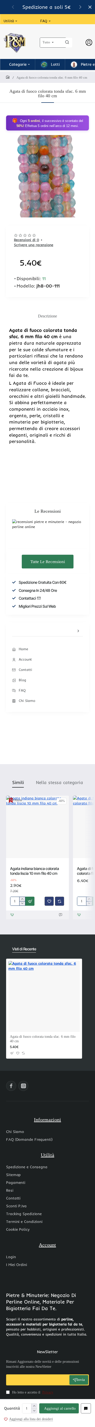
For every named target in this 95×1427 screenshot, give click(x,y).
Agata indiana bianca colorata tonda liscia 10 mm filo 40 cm (34, 871)
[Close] (90, 7)
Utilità (47, 1155)
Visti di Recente (24, 949)
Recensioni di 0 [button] (26, 240)
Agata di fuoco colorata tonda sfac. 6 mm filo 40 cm (42, 1039)
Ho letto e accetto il (32, 1392)
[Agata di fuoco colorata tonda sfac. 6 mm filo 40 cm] (44, 996)
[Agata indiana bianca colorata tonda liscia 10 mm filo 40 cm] (37, 827)
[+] (34, 1406)
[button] (59, 1408)
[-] (34, 1410)
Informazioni (47, 1119)
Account (47, 1245)
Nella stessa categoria (59, 782)
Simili (18, 782)
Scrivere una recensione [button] (33, 245)
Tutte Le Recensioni (47, 561)
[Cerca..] (67, 42)
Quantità (12, 1408)
